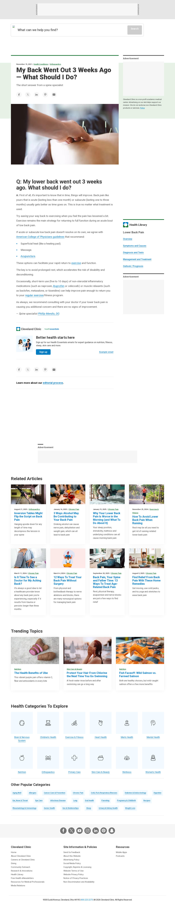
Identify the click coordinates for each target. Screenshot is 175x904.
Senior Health (49, 808)
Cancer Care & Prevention (54, 793)
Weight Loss (130, 808)
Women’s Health (153, 772)
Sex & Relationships (70, 808)
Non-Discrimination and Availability (78, 882)
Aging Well (17, 793)
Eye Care (39, 800)
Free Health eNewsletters (22, 878)
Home (13, 852)
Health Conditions (41, 64)
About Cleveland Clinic (21, 856)
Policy (142, 108)
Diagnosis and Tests (133, 252)
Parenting (105, 800)
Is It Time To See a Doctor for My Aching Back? (27, 580)
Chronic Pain (74, 509)
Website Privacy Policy (73, 874)
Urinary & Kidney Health (108, 808)
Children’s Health (48, 737)
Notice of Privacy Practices (75, 878)
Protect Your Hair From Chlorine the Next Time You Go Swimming (87, 674)
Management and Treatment (137, 259)
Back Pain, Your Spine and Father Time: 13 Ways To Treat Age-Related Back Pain (106, 582)
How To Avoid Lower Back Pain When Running (145, 520)
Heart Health (101, 737)
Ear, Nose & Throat (20, 800)
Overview (127, 239)
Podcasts (120, 856)
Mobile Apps (121, 852)
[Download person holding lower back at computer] (107, 558)
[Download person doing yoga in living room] (146, 558)
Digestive (157, 793)
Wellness (126, 772)
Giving (13, 863)
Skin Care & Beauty (74, 669)
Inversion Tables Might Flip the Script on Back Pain (28, 516)
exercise (76, 263)
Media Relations (18, 885)
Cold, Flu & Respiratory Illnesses (104, 793)
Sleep (88, 808)
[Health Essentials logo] (52, 329)
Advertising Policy (71, 859)
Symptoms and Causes (134, 245)
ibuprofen (58, 286)
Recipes (146, 800)
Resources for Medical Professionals (27, 882)
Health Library (17, 874)
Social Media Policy (72, 863)
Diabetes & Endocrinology (135, 793)
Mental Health (153, 737)
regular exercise (34, 295)
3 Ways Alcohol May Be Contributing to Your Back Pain (66, 516)
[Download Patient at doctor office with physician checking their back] (28, 558)
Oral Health (89, 800)
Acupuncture (28, 256)
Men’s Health (127, 737)
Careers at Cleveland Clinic (23, 859)
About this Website (72, 856)
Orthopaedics (55, 64)
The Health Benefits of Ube (31, 673)
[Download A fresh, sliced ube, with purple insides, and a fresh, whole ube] (35, 650)
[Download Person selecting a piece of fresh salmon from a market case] (140, 650)
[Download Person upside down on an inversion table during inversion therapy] (28, 494)
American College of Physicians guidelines (40, 236)
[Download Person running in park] (146, 494)
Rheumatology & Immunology (24, 808)
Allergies (32, 793)
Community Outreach (20, 867)
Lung (75, 800)
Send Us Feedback (71, 852)
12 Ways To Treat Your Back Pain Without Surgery (68, 580)
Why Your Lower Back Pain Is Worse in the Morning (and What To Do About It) (106, 518)
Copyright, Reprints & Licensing (77, 867)
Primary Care (74, 772)
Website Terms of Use (73, 871)
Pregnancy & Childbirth (126, 800)
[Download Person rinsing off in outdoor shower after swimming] (87, 650)
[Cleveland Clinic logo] (28, 329)
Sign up (43, 351)
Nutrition (17, 669)
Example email (106, 352)
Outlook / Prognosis (133, 266)
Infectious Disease (58, 800)
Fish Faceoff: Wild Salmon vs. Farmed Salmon (137, 674)
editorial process (53, 382)
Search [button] (135, 28)
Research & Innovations (21, 871)
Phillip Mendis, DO (48, 313)
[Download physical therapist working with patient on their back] (67, 558)
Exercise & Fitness (74, 737)
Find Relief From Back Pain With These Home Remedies (146, 580)
